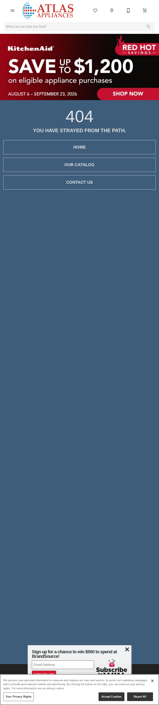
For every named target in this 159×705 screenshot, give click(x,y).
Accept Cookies (111, 696)
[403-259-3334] (128, 11)
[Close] (152, 680)
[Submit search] (148, 26)
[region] (79, 689)
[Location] (112, 11)
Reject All (140, 696)
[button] (12, 11)
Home (79, 147)
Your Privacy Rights (18, 696)
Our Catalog (79, 164)
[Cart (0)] (145, 11)
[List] (95, 11)
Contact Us (79, 182)
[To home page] (48, 10)
